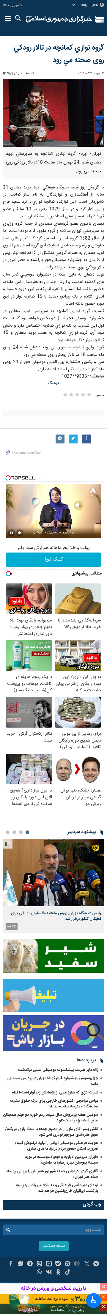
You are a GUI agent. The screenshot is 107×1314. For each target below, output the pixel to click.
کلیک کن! (54, 560)
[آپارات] (68, 1264)
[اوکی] (58, 1272)
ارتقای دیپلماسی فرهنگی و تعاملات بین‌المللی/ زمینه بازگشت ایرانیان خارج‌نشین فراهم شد (57, 1188)
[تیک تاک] (68, 1272)
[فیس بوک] (11, 1264)
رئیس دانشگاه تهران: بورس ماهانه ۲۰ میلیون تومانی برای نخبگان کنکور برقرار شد (56, 916)
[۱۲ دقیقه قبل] (53, 873)
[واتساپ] (39, 1272)
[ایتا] (39, 1264)
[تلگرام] (96, 1264)
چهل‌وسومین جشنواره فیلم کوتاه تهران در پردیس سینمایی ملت (52, 1081)
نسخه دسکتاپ (54, 1246)
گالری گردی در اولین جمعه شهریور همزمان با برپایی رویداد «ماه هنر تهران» (52, 1174)
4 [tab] (8, 832)
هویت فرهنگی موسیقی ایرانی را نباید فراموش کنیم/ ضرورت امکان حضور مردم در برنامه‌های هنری (56, 1146)
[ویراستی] (20, 1264)
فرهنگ (53, 383)
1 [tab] (27, 832)
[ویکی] (49, 1272)
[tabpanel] (53, 886)
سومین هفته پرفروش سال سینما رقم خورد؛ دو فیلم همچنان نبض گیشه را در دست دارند (50, 1118)
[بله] (58, 1264)
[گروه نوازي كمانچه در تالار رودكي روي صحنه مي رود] (53, 113)
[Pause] (11, 532)
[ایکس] (87, 1264)
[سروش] (30, 1264)
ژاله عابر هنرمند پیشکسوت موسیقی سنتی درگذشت (58, 1070)
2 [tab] (21, 832)
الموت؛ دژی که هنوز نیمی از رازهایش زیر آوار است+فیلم (55, 1092)
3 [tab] (14, 832)
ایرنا (59, 19)
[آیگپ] (49, 1264)
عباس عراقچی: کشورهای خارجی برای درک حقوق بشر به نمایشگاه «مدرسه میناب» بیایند (54, 1104)
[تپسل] (8, 478)
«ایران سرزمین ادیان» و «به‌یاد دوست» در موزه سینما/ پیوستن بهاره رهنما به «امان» (61, 1160)
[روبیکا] (77, 1264)
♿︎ (93, 1300)
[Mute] (19, 532)
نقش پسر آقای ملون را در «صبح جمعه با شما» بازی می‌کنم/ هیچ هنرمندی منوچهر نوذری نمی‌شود (51, 1132)
